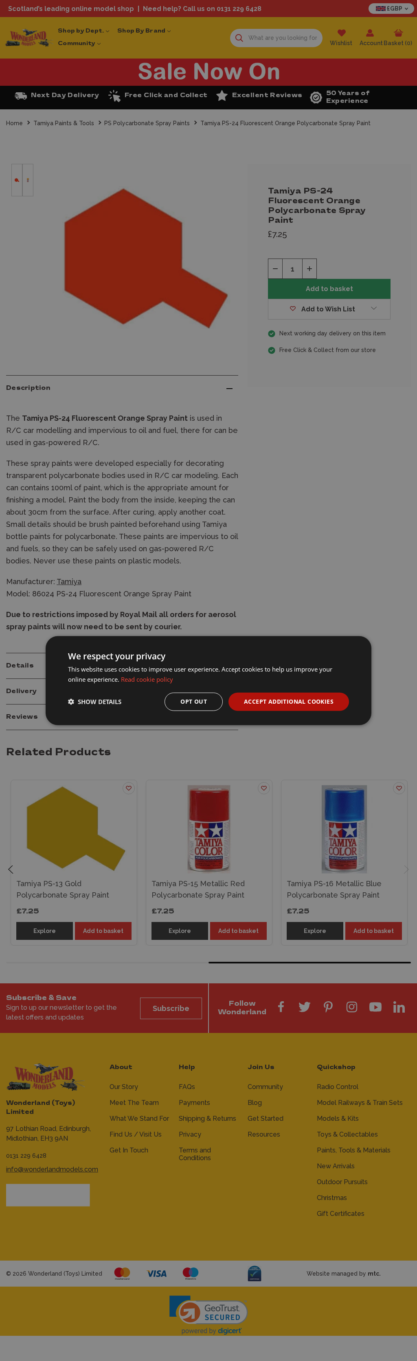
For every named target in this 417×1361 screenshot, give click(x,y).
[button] (94, 701)
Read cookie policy (147, 679)
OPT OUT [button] (193, 701)
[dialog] (208, 680)
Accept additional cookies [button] (289, 701)
